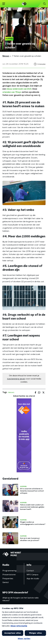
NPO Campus (32, 575)
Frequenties (7, 579)
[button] (3, 3)
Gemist (5, 582)
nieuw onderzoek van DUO (19, 89)
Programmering (9, 571)
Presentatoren (9, 575)
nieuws (11, 392)
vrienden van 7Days (11, 92)
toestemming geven (16, 379)
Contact (30, 571)
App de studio (33, 579)
